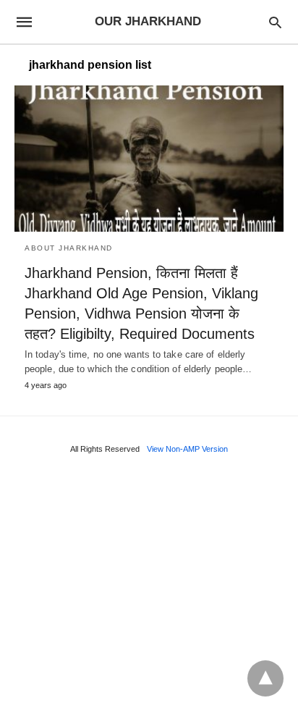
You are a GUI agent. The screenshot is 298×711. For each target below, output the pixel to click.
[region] (149, 587)
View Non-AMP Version (187, 449)
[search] (275, 22)
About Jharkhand (69, 248)
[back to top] (265, 678)
